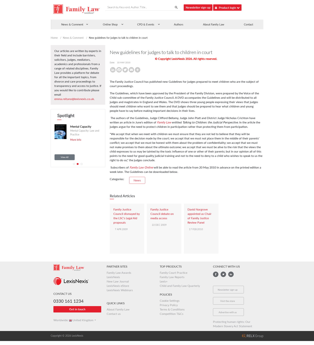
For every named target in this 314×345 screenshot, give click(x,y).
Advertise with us (228, 312)
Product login (228, 7)
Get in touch (77, 309)
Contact (248, 24)
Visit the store (227, 301)
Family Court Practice (173, 272)
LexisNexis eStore (118, 285)
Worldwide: (59, 320)
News (137, 180)
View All (65, 157)
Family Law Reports (172, 277)
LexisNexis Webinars (120, 290)
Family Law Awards (119, 272)
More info (73, 139)
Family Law (164, 122)
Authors (178, 24)
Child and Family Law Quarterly (180, 285)
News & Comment (73, 37)
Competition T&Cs (171, 313)
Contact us (114, 313)
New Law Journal (118, 281)
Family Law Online (141, 167)
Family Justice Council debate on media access (162, 214)
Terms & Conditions (172, 309)
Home (54, 37)
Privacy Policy (169, 305)
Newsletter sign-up (198, 7)
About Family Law (213, 24)
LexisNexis (113, 277)
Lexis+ (164, 281)
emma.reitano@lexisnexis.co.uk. (74, 99)
